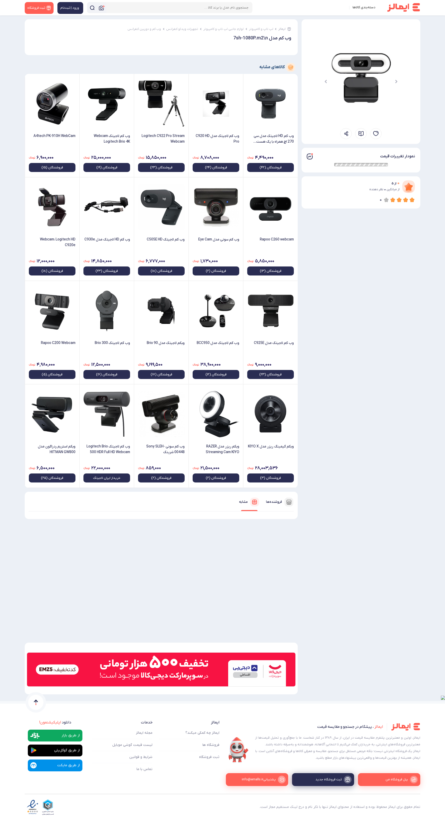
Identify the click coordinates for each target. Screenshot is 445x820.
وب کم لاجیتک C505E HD (166, 239)
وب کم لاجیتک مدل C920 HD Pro (217, 139)
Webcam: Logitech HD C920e (57, 242)
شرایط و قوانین (140, 757)
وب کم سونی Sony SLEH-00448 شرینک (165, 449)
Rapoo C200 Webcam (58, 343)
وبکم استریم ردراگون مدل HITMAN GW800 (56, 449)
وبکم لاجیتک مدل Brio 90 (166, 343)
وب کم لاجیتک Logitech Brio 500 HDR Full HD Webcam (108, 449)
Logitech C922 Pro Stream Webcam (163, 139)
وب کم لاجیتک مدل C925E (274, 343)
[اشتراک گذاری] (346, 133)
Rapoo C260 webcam (277, 239)
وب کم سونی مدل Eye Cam (218, 239)
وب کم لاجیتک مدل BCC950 (218, 343)
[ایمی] (238, 750)
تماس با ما (144, 769)
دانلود (55, 722)
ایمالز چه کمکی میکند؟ (202, 732)
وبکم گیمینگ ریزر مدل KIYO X (271, 446)
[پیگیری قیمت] (376, 133)
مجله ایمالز (144, 732)
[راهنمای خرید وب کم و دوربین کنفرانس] (361, 133)
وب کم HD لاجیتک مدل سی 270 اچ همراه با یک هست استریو (274, 139)
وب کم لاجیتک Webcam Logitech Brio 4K (112, 139)
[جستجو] (92, 7)
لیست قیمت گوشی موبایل (132, 745)
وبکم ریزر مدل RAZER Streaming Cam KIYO (222, 449)
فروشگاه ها (210, 745)
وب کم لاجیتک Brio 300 (112, 343)
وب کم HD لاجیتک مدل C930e (107, 239)
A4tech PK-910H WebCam (54, 136)
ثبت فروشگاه (209, 757)
